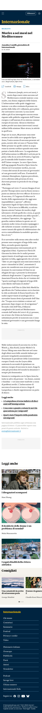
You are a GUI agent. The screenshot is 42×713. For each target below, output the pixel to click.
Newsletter (8, 669)
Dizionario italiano (11, 647)
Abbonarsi (31, 13)
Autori (6, 665)
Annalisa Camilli (9, 45)
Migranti (6, 29)
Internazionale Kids (12, 689)
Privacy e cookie (10, 636)
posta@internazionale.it (11, 431)
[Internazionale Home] (12, 612)
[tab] (19, 601)
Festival (6, 632)
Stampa (19, 86)
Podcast (6, 676)
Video (5, 640)
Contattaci (8, 623)
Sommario (7, 627)
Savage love (8, 680)
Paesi (5, 660)
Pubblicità (7, 656)
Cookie (33, 709)
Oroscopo (7, 652)
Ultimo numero (10, 685)
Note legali (26, 709)
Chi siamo (7, 618)
